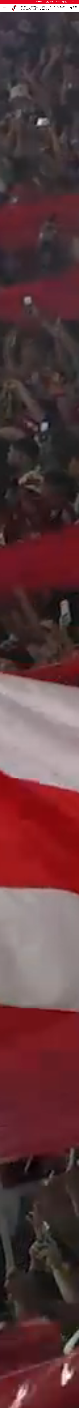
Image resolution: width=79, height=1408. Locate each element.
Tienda (43, 7)
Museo (52, 7)
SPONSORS (39, 2)
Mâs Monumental (41, 9)
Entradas (34, 7)
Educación (26, 9)
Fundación (62, 7)
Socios (24, 7)
